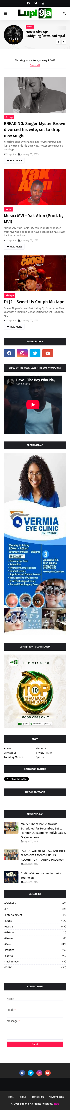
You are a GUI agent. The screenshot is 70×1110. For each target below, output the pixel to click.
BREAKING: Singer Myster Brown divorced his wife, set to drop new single (34, 129)
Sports (40, 757)
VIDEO (35, 967)
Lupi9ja (11, 154)
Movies (35, 938)
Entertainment (35, 914)
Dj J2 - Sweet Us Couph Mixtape (34, 301)
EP (35, 909)
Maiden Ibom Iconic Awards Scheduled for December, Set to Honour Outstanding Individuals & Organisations (43, 830)
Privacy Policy (44, 752)
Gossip (9, 117)
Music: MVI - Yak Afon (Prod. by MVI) (34, 218)
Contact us (38, 1097)
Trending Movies (13, 757)
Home (7, 748)
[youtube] (47, 353)
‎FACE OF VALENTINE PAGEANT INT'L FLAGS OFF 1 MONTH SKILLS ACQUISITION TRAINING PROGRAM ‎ (43, 855)
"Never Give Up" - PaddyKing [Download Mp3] (45, 34)
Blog (56, 1103)
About (23, 1097)
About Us (41, 748)
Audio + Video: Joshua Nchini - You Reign (41, 876)
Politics (35, 949)
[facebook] (28, 3)
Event (35, 920)
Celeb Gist (35, 903)
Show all (35, 65)
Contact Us (10, 752)
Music (8, 209)
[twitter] (35, 3)
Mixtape (9, 295)
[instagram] (42, 3)
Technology (35, 961)
